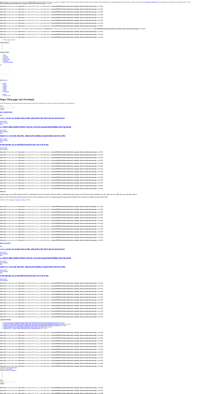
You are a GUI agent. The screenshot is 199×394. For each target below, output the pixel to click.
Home (4, 55)
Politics (5, 88)
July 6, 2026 (3, 130)
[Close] (0, 379)
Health (4, 87)
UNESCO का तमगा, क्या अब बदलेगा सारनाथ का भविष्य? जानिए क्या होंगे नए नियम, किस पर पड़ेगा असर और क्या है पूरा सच (32, 118)
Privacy (23, 199)
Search (1, 106)
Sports (4, 90)
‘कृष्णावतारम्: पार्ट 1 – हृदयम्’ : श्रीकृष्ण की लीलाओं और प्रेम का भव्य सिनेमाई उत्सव (21, 328)
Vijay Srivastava (4, 122)
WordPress (13, 370)
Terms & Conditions (8, 62)
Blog (1, 115)
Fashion (5, 86)
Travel (4, 84)
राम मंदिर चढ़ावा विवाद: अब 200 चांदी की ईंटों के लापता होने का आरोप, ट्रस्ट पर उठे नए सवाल (24, 145)
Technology (6, 91)
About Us (5, 56)
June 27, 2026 (3, 139)
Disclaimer (5, 60)
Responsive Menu (5, 42)
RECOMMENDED (6, 112)
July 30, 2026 (3, 121)
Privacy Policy (6, 59)
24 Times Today (6, 77)
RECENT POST (5, 243)
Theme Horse (9, 369)
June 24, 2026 (3, 147)
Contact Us (6, 58)
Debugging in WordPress (151, 2)
